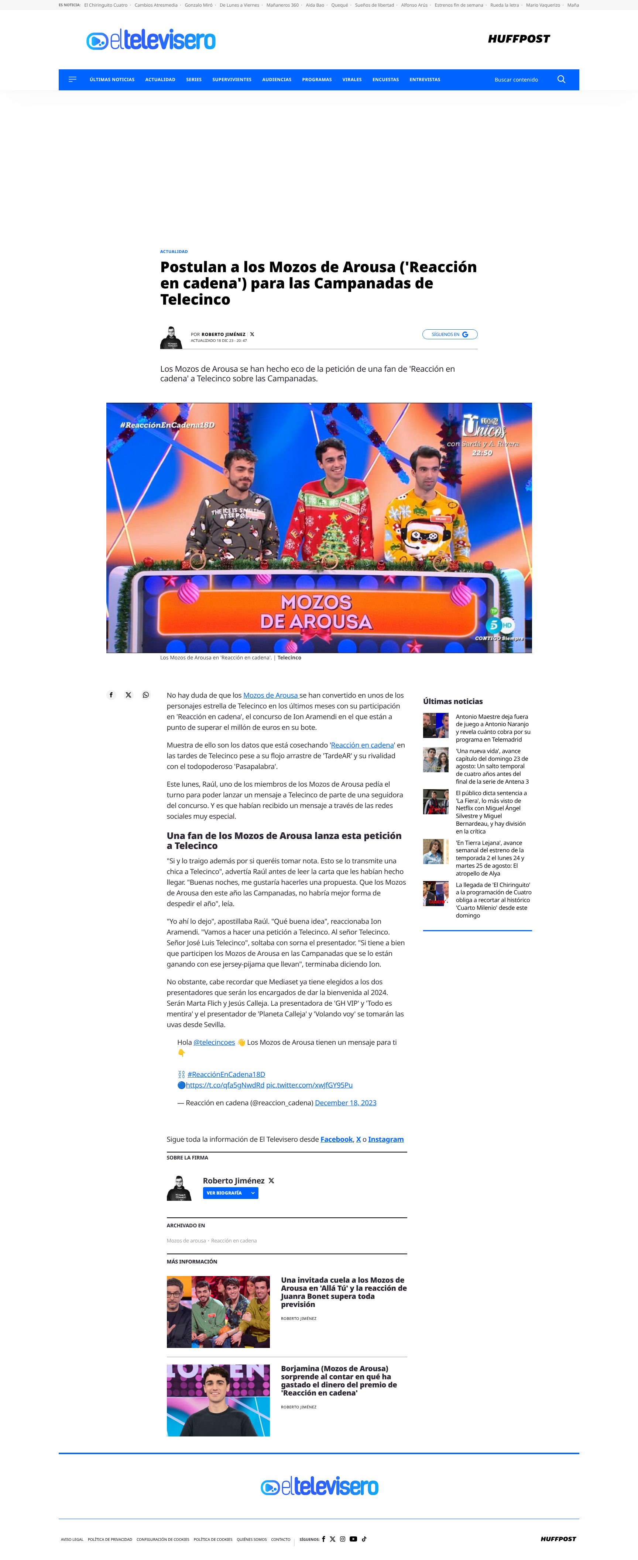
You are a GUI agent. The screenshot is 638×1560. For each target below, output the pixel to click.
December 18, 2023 (346, 1102)
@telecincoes (214, 1042)
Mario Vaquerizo (543, 5)
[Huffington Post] (519, 40)
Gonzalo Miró (199, 5)
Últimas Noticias (112, 79)
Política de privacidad (110, 1539)
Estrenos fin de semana (460, 5)
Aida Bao (315, 5)
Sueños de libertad (375, 5)
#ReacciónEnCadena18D (226, 1074)
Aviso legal (72, 1539)
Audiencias (276, 79)
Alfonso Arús (415, 5)
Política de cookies (213, 1539)
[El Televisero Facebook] (323, 1539)
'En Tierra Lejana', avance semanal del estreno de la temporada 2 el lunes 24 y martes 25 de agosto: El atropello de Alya (490, 858)
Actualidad (160, 79)
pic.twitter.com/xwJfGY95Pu (309, 1085)
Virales (352, 79)
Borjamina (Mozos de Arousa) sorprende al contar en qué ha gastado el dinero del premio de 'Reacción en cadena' (339, 1380)
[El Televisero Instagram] (342, 1539)
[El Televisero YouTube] (353, 1539)
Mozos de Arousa (271, 695)
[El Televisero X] (333, 1539)
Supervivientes (231, 79)
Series (194, 79)
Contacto (280, 1539)
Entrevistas (425, 79)
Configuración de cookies (163, 1539)
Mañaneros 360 (283, 5)
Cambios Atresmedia (157, 5)
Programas (317, 79)
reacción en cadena (234, 1240)
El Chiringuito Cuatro (106, 5)
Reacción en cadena (362, 745)
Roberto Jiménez (224, 334)
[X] (252, 334)
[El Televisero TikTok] (364, 1539)
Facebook (336, 1139)
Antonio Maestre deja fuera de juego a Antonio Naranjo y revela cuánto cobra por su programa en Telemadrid (493, 728)
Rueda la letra (505, 5)
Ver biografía (224, 1193)
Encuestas (386, 79)
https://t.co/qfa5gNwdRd (225, 1085)
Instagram (386, 1139)
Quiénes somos (252, 1539)
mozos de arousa (186, 1240)
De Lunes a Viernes (240, 5)
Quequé (340, 5)
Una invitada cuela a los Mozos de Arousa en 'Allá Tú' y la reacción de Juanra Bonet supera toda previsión (344, 1292)
